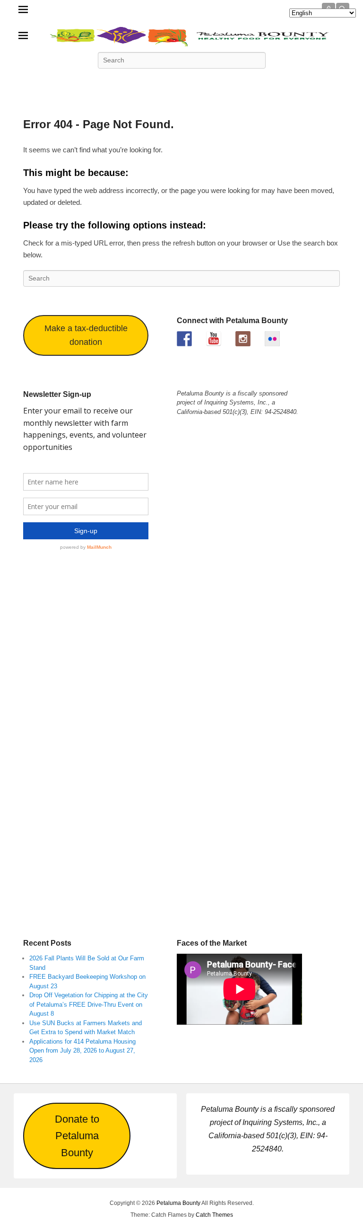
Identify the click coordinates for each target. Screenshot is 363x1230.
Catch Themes (214, 1215)
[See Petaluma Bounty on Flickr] (272, 338)
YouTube (181, 81)
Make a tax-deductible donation (86, 335)
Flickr (202, 81)
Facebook (119, 81)
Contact (244, 81)
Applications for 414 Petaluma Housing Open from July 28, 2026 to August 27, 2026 (82, 1050)
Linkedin (161, 81)
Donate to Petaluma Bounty (77, 1136)
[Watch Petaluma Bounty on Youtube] (213, 338)
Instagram (223, 81)
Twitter (140, 81)
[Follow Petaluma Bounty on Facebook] (184, 338)
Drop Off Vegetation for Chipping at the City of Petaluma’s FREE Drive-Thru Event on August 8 (88, 1004)
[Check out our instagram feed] (243, 338)
